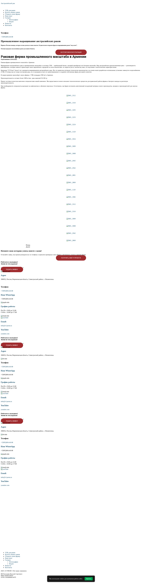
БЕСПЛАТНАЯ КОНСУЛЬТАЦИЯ (71, 52)
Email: (4, 322)
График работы (8, 306)
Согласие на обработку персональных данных (15, 580)
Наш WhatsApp (8, 295)
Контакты (8, 25)
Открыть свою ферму (12, 14)
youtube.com (5, 334)
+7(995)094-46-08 (7, 37)
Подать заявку (12, 269)
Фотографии (13, 20)
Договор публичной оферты (10, 582)
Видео (11, 21)
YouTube (5, 330)
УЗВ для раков (10, 10)
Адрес (3, 275)
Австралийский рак (8, 3)
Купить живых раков (12, 12)
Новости (8, 23)
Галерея (7, 18)
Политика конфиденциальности (11, 579)
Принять (88, 579)
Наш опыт (8, 16)
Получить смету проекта (71, 258)
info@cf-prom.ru (6, 326)
